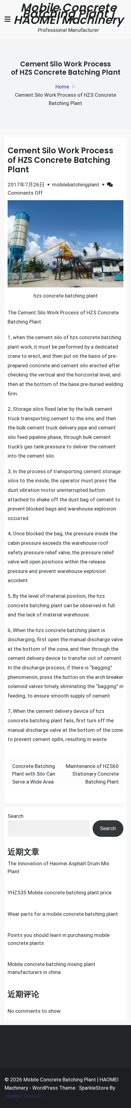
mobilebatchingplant (75, 185)
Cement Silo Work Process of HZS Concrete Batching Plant (60, 160)
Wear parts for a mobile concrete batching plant (63, 914)
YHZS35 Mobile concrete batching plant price (60, 892)
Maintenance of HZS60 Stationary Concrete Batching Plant (92, 774)
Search (15, 816)
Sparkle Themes (23, 1096)
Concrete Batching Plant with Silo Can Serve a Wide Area (33, 774)
